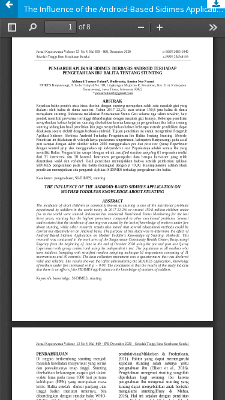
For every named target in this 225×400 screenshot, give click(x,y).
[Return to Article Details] (9, 9)
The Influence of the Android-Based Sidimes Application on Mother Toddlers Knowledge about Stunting (124, 9)
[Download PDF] (216, 4)
